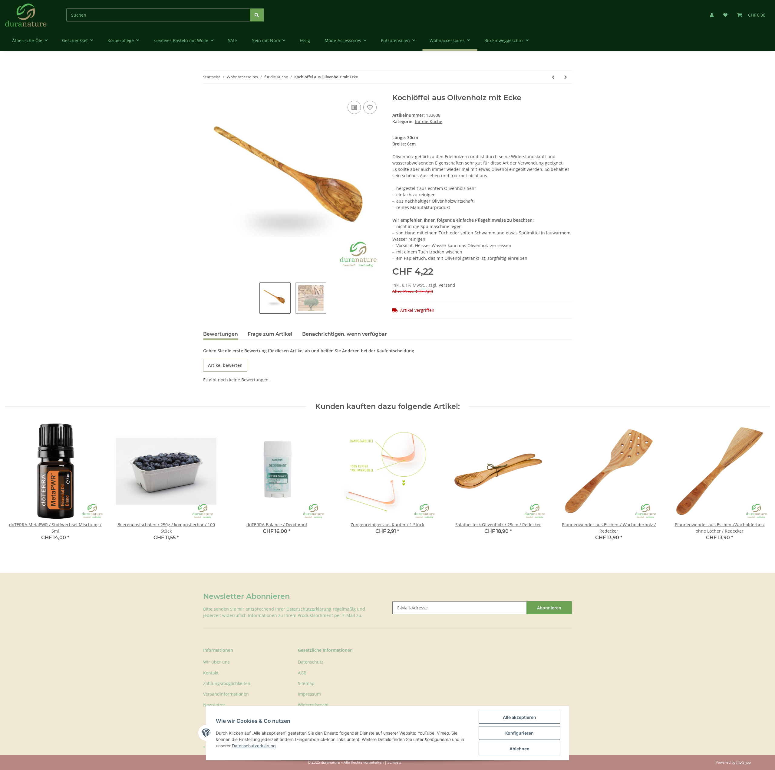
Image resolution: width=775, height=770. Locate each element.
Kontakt (211, 673)
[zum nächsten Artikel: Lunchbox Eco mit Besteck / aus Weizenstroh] (565, 76)
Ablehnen (519, 748)
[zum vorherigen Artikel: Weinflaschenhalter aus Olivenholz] (553, 76)
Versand (447, 285)
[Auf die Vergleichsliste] (354, 107)
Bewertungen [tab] (220, 334)
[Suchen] (257, 14)
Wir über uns (216, 662)
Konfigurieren (519, 733)
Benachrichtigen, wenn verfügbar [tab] (344, 334)
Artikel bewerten (225, 365)
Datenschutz (310, 662)
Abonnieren (549, 608)
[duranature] (26, 15)
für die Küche (428, 121)
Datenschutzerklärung (308, 609)
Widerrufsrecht (313, 705)
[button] (711, 15)
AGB (302, 673)
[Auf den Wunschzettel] (370, 107)
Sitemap (306, 683)
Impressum (309, 694)
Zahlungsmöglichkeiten (226, 683)
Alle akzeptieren (519, 717)
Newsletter (214, 705)
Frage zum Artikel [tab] (270, 334)
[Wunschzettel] (725, 15)
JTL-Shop (743, 762)
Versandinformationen (226, 694)
